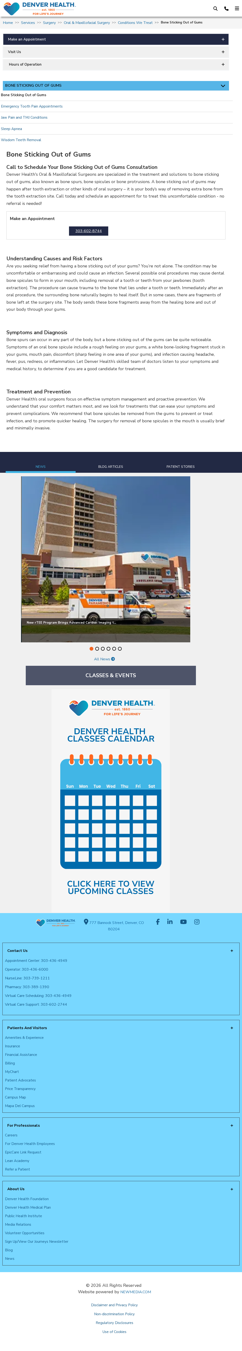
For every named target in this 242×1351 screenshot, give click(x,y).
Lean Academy (17, 1160)
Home (8, 22)
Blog (9, 1250)
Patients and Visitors (27, 1028)
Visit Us (14, 52)
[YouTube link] (183, 922)
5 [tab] (114, 649)
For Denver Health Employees (30, 1143)
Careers (11, 1135)
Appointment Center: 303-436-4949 (36, 960)
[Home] (56, 8)
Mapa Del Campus (20, 1105)
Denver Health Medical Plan (28, 1207)
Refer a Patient (17, 1169)
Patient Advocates (20, 1080)
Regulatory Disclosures (114, 1322)
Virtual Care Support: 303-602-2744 (36, 1004)
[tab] (41, 462)
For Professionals (23, 1125)
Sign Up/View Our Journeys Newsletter (36, 1241)
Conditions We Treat (135, 22)
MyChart (12, 1071)
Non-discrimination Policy (114, 1314)
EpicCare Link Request (23, 1152)
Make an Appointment (27, 39)
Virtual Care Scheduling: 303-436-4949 (38, 995)
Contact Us (17, 950)
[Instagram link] (196, 922)
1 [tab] (91, 649)
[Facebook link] (158, 922)
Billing (10, 1063)
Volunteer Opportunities (24, 1233)
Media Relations (18, 1224)
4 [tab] (108, 649)
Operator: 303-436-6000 (26, 969)
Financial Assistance (21, 1054)
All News (102, 659)
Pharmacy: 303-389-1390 (27, 987)
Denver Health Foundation (27, 1199)
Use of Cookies (114, 1331)
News (9, 1258)
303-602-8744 (88, 231)
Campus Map (15, 1097)
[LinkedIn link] (169, 922)
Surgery (49, 22)
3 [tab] (103, 649)
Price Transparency (20, 1088)
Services (28, 22)
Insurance (12, 1046)
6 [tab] (120, 649)
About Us (16, 1189)
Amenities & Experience (24, 1037)
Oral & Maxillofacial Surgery (87, 22)
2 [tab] (97, 649)
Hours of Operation (25, 64)
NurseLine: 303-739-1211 (27, 978)
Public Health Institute (23, 1216)
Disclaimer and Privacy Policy (114, 1305)
